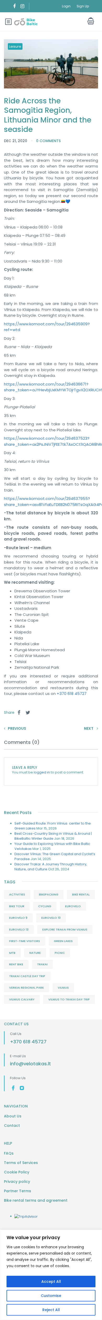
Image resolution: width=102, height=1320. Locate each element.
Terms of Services (21, 1162)
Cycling (44, 906)
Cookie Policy (16, 1172)
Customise (51, 1295)
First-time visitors (24, 941)
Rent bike (16, 964)
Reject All (51, 1309)
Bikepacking (48, 894)
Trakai (42, 964)
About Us (12, 1116)
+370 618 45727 (72, 693)
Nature (35, 953)
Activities (17, 894)
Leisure (15, 46)
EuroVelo (73, 906)
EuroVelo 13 (19, 929)
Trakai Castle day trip (27, 976)
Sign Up (83, 6)
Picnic (60, 953)
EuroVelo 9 (18, 918)
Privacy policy (17, 1181)
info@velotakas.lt (30, 1063)
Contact (12, 1125)
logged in (42, 772)
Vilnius (63, 987)
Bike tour (16, 906)
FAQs (9, 1153)
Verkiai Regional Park (26, 987)
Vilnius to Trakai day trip (69, 999)
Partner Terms (17, 1191)
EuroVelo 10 (51, 918)
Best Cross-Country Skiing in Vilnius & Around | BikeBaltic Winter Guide (53, 836)
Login (66, 6)
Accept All (51, 1281)
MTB (12, 953)
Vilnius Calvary (22, 999)
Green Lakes (63, 941)
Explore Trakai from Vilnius (64, 929)
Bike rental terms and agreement (35, 1200)
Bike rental (81, 894)
